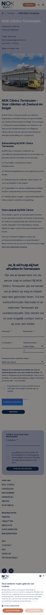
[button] (23, 605)
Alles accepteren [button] (13, 611)
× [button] (43, 576)
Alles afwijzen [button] (34, 611)
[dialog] (23, 594)
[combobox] (40, 576)
